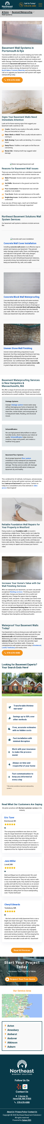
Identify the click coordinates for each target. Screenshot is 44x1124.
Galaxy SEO (26, 1120)
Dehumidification (16, 437)
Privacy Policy (21, 1112)
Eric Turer (9, 817)
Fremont (14, 70)
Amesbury (13, 1030)
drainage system (17, 405)
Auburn (11, 1046)
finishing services (16, 592)
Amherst (12, 1034)
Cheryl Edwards (12, 904)
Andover (12, 1038)
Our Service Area (22, 990)
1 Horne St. (22, 1097)
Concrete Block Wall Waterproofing (21, 297)
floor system (26, 458)
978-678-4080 (30, 6)
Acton (10, 1025)
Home (6, 12)
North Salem (6, 70)
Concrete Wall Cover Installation (20, 243)
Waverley (21, 70)
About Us (10, 1112)
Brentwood (37, 645)
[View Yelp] (19, 1086)
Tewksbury (11, 647)
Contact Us (32, 1112)
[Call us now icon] (21, 6)
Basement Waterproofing (22, 12)
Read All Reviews (22, 950)
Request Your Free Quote (22, 979)
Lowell (4, 647)
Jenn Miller (10, 861)
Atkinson (12, 1042)
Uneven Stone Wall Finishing (18, 348)
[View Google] (25, 1086)
